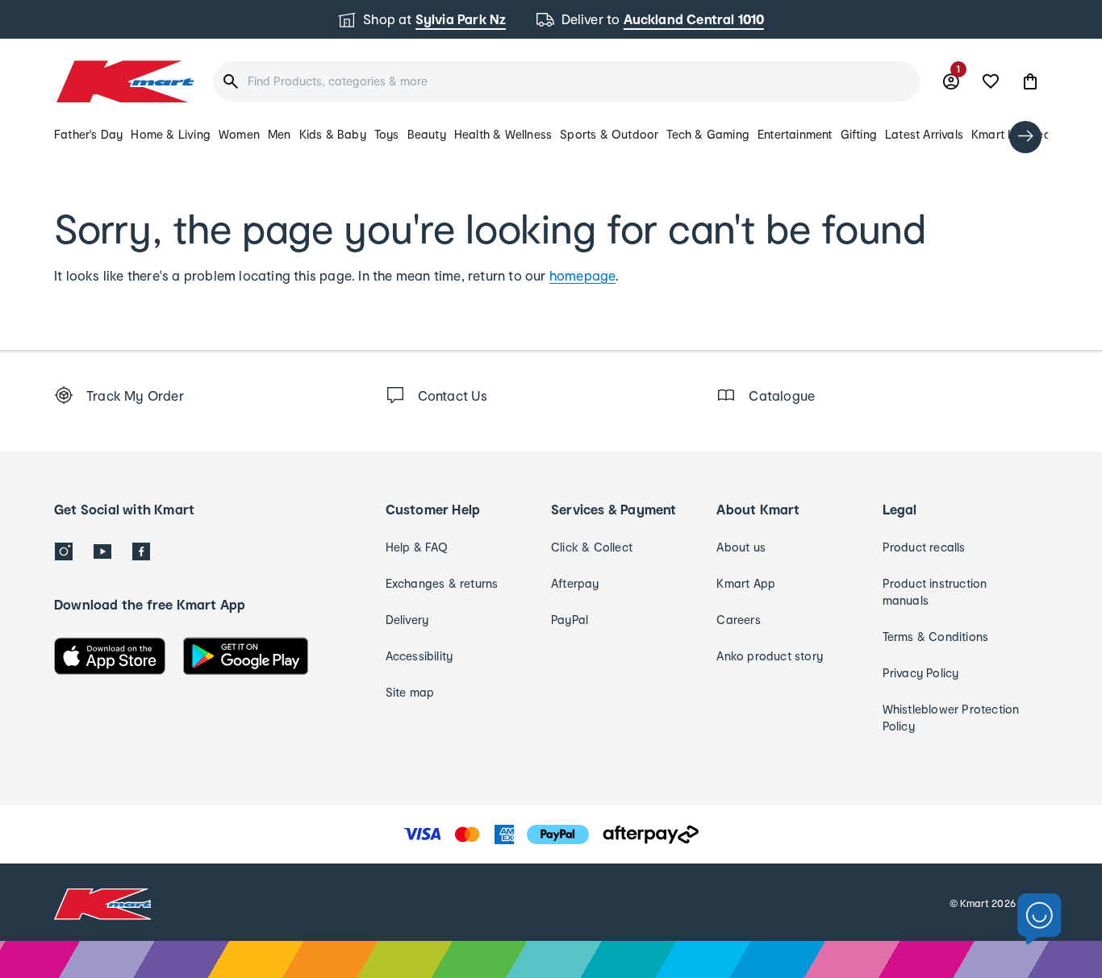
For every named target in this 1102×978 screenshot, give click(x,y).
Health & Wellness (503, 134)
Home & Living (171, 134)
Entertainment (795, 134)
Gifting (859, 134)
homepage (582, 275)
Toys (386, 134)
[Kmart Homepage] (124, 81)
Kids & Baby (332, 134)
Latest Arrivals (924, 134)
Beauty (426, 134)
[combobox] (566, 81)
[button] (1030, 81)
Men (279, 134)
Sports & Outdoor (609, 134)
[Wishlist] (990, 81)
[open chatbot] (1039, 919)
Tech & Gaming (707, 134)
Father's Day (88, 134)
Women (239, 134)
